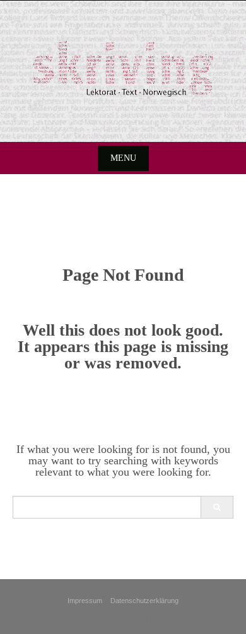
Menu (123, 158)
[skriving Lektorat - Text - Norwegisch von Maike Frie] (123, 69)
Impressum (84, 600)
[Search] (216, 507)
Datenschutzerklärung (144, 600)
